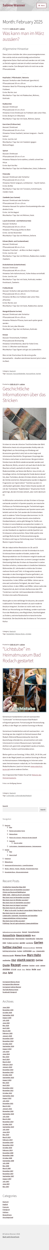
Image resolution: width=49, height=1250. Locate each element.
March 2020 (6, 1119)
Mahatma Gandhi (8, 955)
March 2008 (6, 1168)
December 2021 (8, 1103)
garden (22, 943)
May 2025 (6, 1025)
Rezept (16, 965)
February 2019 (7, 1140)
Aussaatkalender (19, 374)
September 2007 (8, 1176)
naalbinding (6, 960)
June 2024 (6, 1054)
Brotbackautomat (9, 939)
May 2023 (6, 1083)
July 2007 (6, 1181)
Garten (38, 374)
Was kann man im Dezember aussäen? (16, 890)
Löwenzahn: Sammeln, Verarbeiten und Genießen (20, 916)
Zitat (5, 972)
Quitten (39, 960)
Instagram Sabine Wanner (12, 987)
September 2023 (8, 1077)
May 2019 (6, 1135)
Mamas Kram (20, 634)
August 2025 (7, 1018)
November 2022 (8, 1090)
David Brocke (30, 939)
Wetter (28, 969)
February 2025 (7, 1033)
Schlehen (25, 965)
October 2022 (7, 1093)
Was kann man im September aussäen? (16, 903)
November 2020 (8, 1111)
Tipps (23, 969)
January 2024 (7, 1067)
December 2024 (8, 1038)
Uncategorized (8, 1217)
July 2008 (6, 1163)
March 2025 (6, 1031)
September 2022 (8, 1096)
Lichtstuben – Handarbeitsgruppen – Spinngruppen (25, 846)
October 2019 (7, 1124)
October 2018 (7, 1148)
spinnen (42, 965)
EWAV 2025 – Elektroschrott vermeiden (16, 895)
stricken (28, 634)
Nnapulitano (7, 1215)
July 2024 (6, 1052)
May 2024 (6, 1057)
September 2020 (8, 1114)
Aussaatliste (30, 374)
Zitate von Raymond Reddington (14, 892)
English (7, 850)
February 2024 (7, 1064)
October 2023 (7, 1075)
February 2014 (7, 1150)
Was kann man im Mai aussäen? (14, 921)
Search (5, 806)
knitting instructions (9, 951)
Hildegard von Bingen (29, 947)
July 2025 (6, 1020)
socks (37, 965)
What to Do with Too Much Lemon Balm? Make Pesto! (23, 910)
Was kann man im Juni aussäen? (14, 913)
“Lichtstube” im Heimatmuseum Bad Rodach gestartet (22, 655)
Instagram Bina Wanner (11, 984)
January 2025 (7, 1036)
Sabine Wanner (14, 5)
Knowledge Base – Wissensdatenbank (16, 872)
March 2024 (6, 1062)
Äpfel (10, 972)
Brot (33, 935)
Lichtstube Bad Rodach (23, 796)
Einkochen (39, 939)
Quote (6, 965)
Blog (10, 827)
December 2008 (8, 1153)
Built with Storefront (11, 1237)
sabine (22, 29)
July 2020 (6, 1116)
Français (6, 1207)
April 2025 (6, 1028)
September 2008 (8, 1161)
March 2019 (6, 1137)
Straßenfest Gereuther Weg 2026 (14, 887)
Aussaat (9, 374)
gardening (29, 943)
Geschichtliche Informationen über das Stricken (24, 394)
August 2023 (7, 1080)
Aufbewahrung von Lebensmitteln (12, 932)
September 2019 (8, 1127)
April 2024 (6, 1059)
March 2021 (6, 1106)
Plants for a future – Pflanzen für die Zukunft (23, 837)
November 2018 (8, 1145)
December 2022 (8, 1088)
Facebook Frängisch (10, 992)
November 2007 (8, 1174)
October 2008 (7, 1158)
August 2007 (7, 1179)
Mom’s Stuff (13, 855)
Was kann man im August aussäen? (15, 905)
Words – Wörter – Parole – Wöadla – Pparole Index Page (21, 869)
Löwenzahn (40, 951)
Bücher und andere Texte (17, 831)
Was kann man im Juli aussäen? (14, 908)
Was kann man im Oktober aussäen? (15, 900)
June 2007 (6, 1184)
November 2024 (8, 1041)
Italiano (5, 1212)
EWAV (4, 943)
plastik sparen (26, 960)
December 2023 (8, 1070)
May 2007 (6, 1187)
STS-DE (13, 969)
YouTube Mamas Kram (10, 990)
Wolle (34, 969)
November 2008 (8, 1155)
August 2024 (7, 1049)
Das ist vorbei (18, 843)
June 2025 (6, 1023)
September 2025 (8, 1015)
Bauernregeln (23, 935)
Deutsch (13, 371)
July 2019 (6, 1129)
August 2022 (7, 1098)
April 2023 (6, 1085)
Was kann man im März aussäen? (23, 36)
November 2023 (8, 1072)
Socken (32, 965)
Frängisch (8, 858)
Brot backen (20, 939)
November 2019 (8, 1122)
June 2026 (6, 1007)
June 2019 (6, 1132)
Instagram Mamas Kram (11, 982)
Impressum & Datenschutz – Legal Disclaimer (19, 865)
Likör (33, 951)
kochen (19, 951)
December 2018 (8, 1142)
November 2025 (8, 1010)
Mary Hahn (34, 955)
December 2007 (8, 1171)
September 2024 (8, 1046)
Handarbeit (10, 634)
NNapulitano (9, 862)
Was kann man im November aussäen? (16, 897)
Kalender (12, 841)
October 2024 (7, 1044)
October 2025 (7, 1013)
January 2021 (7, 1109)
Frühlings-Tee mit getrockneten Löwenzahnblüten (20, 923)
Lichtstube (10, 796)
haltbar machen (12, 947)
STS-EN (19, 969)
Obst (13, 960)
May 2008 (6, 1166)
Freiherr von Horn (13, 943)
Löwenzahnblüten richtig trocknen (15, 918)
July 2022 (6, 1101)
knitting (39, 948)
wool (39, 969)
